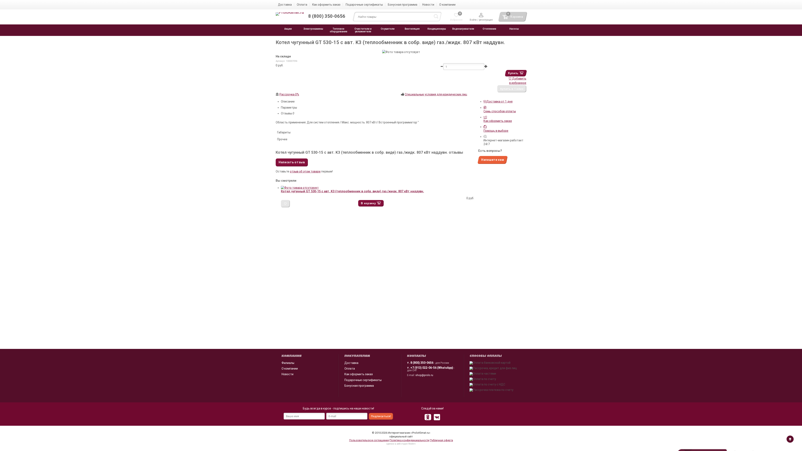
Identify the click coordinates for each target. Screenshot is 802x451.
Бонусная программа (359, 385)
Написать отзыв (292, 162)
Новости (287, 374)
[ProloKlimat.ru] (290, 14)
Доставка (351, 363)
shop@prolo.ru (424, 375)
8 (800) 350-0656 (421, 362)
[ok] (428, 417)
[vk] (437, 417)
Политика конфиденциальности (409, 440)
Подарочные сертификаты (363, 380)
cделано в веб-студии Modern (401, 444)
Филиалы (288, 363)
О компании (290, 368)
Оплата (349, 368)
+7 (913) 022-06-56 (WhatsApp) (431, 367)
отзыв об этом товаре (305, 171)
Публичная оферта (441, 440)
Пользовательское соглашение (369, 440)
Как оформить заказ (358, 374)
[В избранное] (285, 203)
